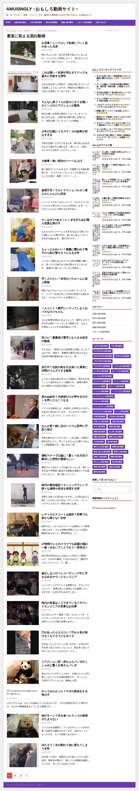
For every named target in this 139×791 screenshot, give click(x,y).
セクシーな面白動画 (116, 386)
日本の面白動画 (36, 22)
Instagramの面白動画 (103, 356)
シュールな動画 (99, 386)
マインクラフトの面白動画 (103, 406)
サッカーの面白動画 (121, 381)
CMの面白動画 (116, 346)
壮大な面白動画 (99, 426)
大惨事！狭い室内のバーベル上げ (62, 160)
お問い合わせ (101, 22)
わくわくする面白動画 (102, 381)
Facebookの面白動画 (102, 351)
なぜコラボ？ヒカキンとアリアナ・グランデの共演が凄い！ (115, 261)
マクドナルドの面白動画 (103, 411)
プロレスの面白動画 (101, 401)
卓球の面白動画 (118, 421)
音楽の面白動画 (114, 467)
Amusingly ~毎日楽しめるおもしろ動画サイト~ (30, 785)
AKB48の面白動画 (101, 346)
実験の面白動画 (99, 432)
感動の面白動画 (99, 437)
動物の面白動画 (67, 22)
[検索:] (112, 489)
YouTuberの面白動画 (102, 361)
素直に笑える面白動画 (102, 452)
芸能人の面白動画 (100, 457)
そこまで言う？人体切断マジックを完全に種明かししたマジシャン (116, 292)
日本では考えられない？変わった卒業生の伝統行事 (116, 273)
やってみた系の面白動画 (103, 376)
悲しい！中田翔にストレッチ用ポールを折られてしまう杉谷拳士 (116, 180)
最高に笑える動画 (115, 437)
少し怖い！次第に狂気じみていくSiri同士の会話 (116, 153)
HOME (8, 22)
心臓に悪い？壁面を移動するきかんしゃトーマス (116, 199)
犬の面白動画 (99, 442)
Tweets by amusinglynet (105, 508)
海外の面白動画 (51, 22)
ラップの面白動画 (122, 411)
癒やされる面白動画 (101, 447)
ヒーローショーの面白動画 (103, 396)
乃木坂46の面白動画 (116, 416)
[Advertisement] (112, 49)
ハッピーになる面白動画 (121, 391)
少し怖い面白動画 (115, 432)
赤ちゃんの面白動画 (101, 462)
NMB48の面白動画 (122, 356)
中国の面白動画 (99, 416)
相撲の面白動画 (118, 447)
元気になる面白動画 (101, 421)
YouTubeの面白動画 (102, 366)
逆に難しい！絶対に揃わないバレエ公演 (116, 166)
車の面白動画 (117, 462)
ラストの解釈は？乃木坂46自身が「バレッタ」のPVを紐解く (116, 214)
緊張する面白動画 (120, 452)
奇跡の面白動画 (114, 426)
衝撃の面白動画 (116, 457)
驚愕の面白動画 (99, 472)
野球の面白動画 (99, 467)
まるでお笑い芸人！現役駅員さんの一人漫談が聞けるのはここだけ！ (116, 247)
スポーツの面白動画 (84, 22)
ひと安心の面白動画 (101, 371)
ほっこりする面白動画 (120, 371)
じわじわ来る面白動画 (122, 366)
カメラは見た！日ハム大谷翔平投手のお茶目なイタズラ (116, 226)
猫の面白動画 (112, 442)
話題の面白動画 (20, 22)
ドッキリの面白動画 (101, 391)
